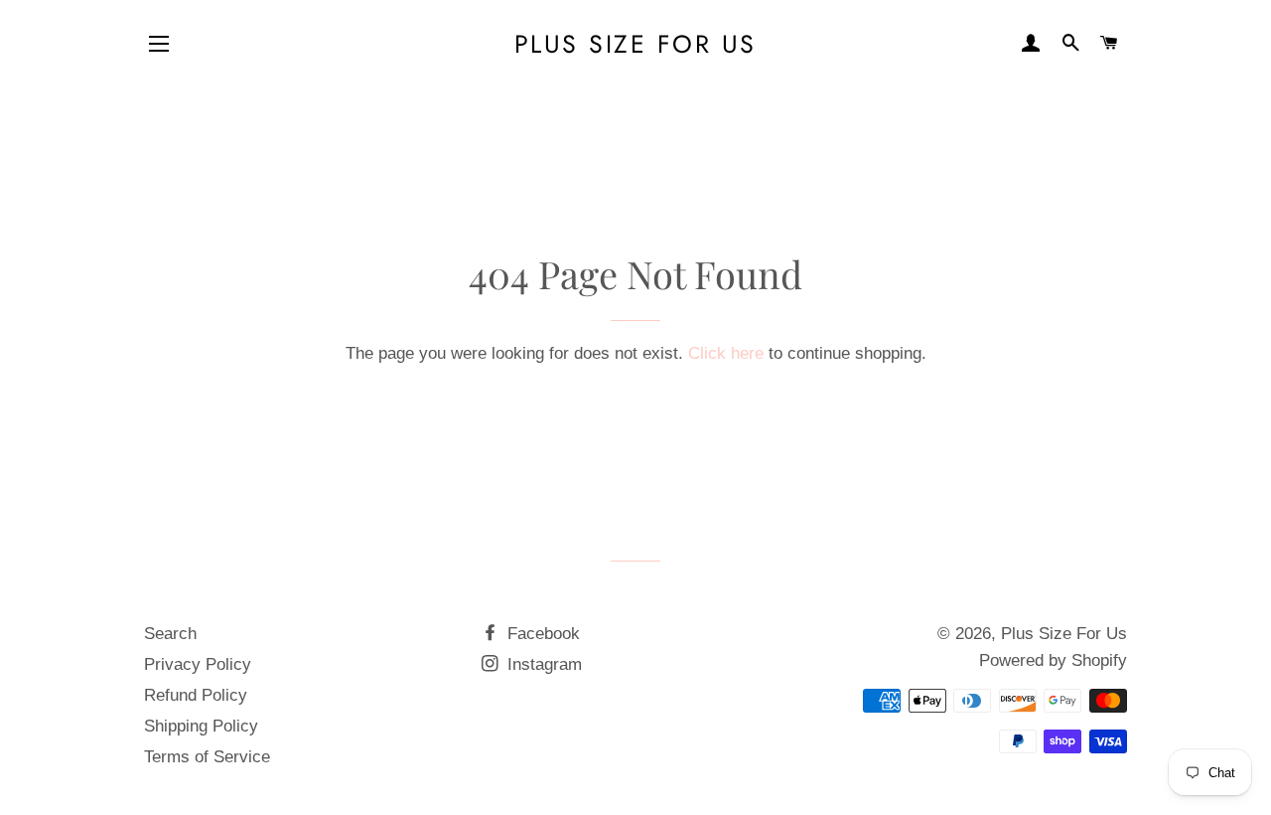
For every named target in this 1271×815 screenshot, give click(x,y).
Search (170, 633)
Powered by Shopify (1053, 660)
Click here (726, 353)
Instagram (542, 664)
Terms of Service (207, 756)
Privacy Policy (197, 664)
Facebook (541, 633)
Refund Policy (195, 695)
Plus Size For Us (635, 44)
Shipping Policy (201, 726)
